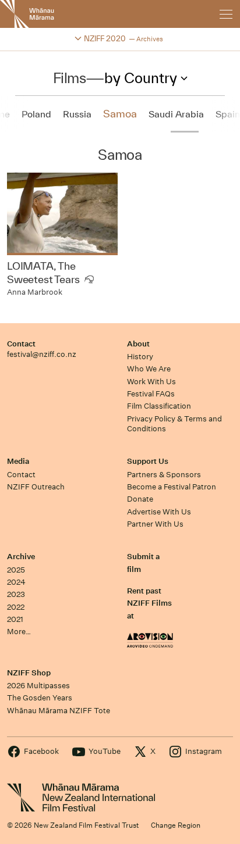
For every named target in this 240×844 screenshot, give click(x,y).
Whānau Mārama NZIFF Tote (58, 711)
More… (19, 631)
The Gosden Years (39, 698)
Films (69, 78)
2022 (15, 607)
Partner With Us (155, 524)
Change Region (175, 825)
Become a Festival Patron (171, 487)
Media (18, 461)
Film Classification (159, 406)
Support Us (147, 461)
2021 (15, 619)
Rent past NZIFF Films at (149, 603)
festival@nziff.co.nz (41, 354)
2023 (16, 594)
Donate (140, 499)
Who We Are (149, 369)
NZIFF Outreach (36, 487)
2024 (16, 582)
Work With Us (151, 382)
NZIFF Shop (29, 673)
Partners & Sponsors (164, 475)
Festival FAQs (151, 394)
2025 (16, 570)
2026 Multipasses (38, 686)
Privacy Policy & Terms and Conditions (174, 424)
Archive (21, 557)
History (140, 357)
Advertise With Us (159, 512)
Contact (21, 344)
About (138, 344)
